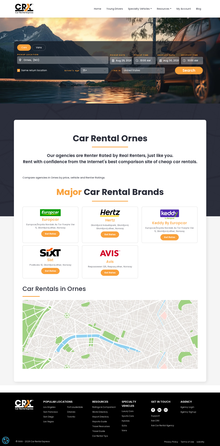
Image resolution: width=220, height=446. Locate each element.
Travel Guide (98, 431)
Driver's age (71, 70)
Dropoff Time (189, 55)
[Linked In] (159, 410)
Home (97, 8)
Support (155, 415)
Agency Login (187, 407)
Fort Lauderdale (75, 407)
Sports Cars (128, 416)
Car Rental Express (40, 441)
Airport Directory (100, 416)
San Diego (48, 416)
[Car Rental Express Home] (24, 9)
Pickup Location (27, 54)
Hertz (110, 220)
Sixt (50, 259)
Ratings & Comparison (104, 407)
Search (189, 70)
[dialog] (6, 440)
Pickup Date (117, 55)
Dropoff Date (166, 55)
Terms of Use (187, 441)
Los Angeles (49, 407)
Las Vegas (48, 421)
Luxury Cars (128, 411)
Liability (200, 441)
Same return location (34, 70)
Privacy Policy (171, 441)
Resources (163, 8)
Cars (24, 47)
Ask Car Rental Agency (162, 425)
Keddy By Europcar (169, 222)
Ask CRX (155, 420)
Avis (110, 261)
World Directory (100, 411)
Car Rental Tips (100, 435)
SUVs (124, 425)
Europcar (50, 219)
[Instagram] (166, 410)
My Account (184, 8)
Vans (39, 47)
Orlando (71, 411)
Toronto (71, 416)
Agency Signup (188, 411)
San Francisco (50, 411)
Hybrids (126, 420)
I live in (116, 70)
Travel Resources (101, 426)
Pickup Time (141, 55)
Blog (198, 8)
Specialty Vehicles (139, 8)
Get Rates (50, 233)
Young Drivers (114, 8)
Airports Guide (99, 421)
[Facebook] (153, 410)
